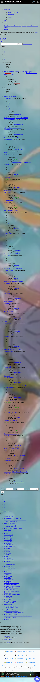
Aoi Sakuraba (17, 114)
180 (9, 106)
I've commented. (9, 119)
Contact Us (18, 665)
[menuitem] (13, 12)
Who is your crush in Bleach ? (12, 210)
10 (8, 222)
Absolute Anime (13, 2)
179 (9, 104)
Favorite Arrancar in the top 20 (12, 253)
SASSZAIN (17, 159)
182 (9, 109)
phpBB (8, 643)
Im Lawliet (8, 435)
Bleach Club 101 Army (10, 96)
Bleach (3, 38)
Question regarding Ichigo (11, 366)
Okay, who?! (7, 376)
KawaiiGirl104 (18, 265)
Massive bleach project (10, 401)
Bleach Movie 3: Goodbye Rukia (12, 349)
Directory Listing (31, 662)
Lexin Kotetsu (9, 270)
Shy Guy (7, 255)
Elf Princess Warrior (19, 455)
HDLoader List (20, 662)
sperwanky (8, 460)
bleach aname (7, 291)
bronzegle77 (8, 367)
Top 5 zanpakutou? (9, 200)
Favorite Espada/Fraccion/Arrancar (13, 268)
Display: (3, 489)
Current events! (8, 177)
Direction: (27, 489)
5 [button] (4, 56)
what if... (6, 410)
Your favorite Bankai (9, 334)
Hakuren (7, 202)
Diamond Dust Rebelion (10, 420)
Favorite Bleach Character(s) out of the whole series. (17, 162)
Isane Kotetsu (9, 387)
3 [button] (4, 52)
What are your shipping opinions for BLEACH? (16, 118)
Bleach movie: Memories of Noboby (13, 281)
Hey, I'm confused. (8, 311)
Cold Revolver (9, 98)
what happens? (8, 458)
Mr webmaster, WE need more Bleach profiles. (16, 472)
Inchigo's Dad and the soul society (13, 128)
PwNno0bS (8, 323)
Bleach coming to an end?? (11, 138)
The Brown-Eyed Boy (11, 412)
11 (8, 223)
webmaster (8, 73)
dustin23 (16, 346)
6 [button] (4, 57)
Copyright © (3, 665)
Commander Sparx (19, 468)
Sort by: (15, 489)
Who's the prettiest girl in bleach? (12, 232)
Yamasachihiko (18, 149)
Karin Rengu (8, 233)
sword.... (6, 321)
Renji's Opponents (9, 301)
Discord (36, 32)
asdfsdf (7, 336)
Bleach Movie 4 (8, 190)
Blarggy (7, 450)
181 (9, 108)
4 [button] (4, 54)
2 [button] (4, 51)
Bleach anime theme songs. (11, 434)
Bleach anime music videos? (11, 448)
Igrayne (7, 154)
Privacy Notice (24, 665)
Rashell (16, 278)
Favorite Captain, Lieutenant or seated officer (16, 386)
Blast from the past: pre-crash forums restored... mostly (18, 71)
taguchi (7, 164)
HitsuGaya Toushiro (10, 473)
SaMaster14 (17, 445)
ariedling (7, 293)
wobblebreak (8, 139)
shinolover (8, 129)
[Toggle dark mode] (38, 1)
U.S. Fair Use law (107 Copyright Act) (27, 671)
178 (9, 103)
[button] (5, 59)
